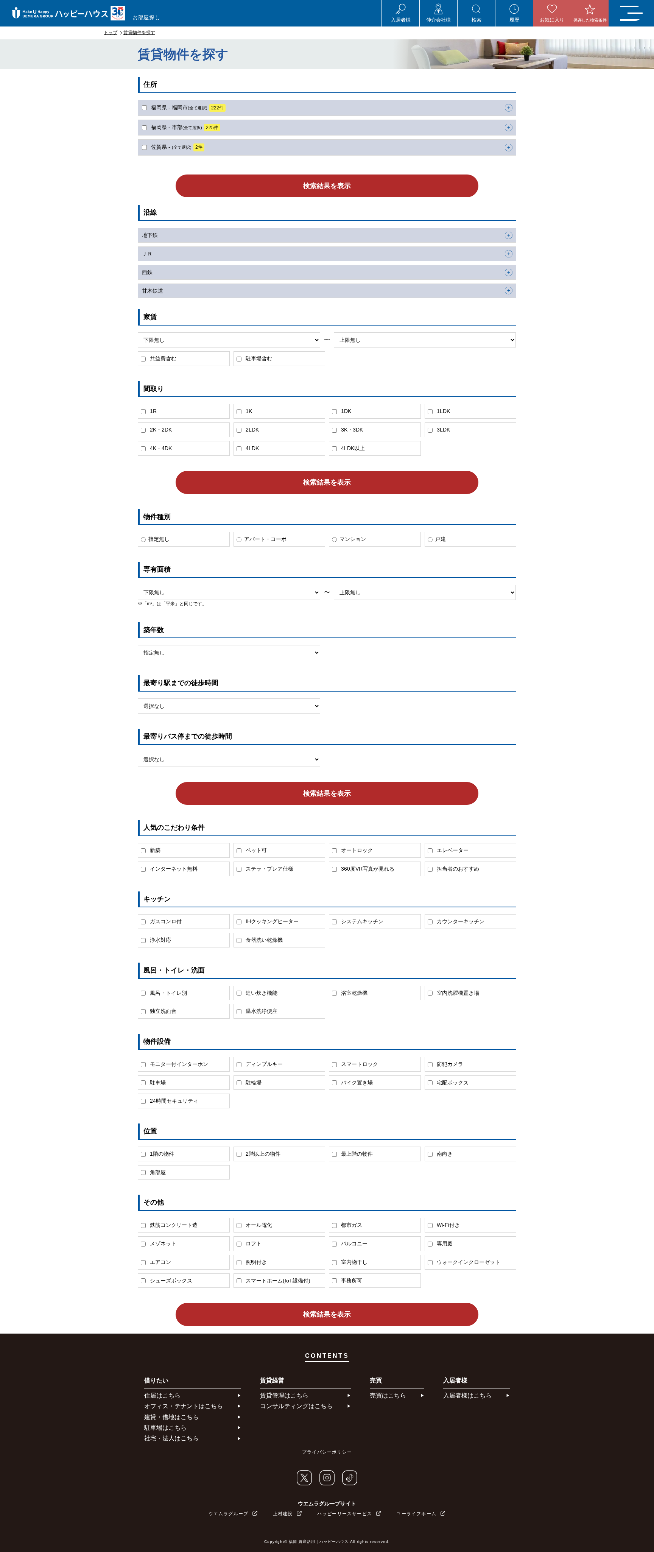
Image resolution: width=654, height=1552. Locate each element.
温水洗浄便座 (260, 1011)
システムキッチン (361, 921)
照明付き (255, 1262)
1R (152, 411)
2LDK (251, 430)
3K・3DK (351, 430)
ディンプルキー (263, 1064)
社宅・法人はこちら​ (171, 1438)
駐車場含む (258, 358)
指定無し (159, 539)
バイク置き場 (356, 1083)
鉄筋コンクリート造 (173, 1225)
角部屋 (157, 1172)
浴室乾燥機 (353, 993)
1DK (345, 411)
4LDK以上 (352, 448)
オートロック (356, 850)
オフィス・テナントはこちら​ (183, 1406)
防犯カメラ (449, 1064)
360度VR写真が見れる (366, 869)
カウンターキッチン (459, 921)
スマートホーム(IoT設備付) (277, 1281)
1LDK (442, 411)
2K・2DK (160, 430)
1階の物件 (161, 1154)
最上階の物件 (356, 1154)
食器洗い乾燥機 (263, 940)
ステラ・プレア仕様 (268, 869)
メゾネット (162, 1243)
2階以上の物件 (262, 1154)
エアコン (159, 1262)
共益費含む (162, 358)
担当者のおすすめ (457, 869)
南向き (444, 1154)
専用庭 (444, 1243)
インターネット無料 (173, 869)
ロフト (253, 1243)
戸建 (440, 539)
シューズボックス (170, 1281)
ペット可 (255, 850)
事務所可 (350, 1281)
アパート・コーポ (265, 539)
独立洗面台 (162, 1011)
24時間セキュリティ (173, 1101)
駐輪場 (253, 1083)
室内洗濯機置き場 (457, 993)
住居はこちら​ (162, 1395)
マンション (352, 539)
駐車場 (157, 1083)
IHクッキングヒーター (271, 921)
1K (248, 411)
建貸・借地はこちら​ (171, 1417)
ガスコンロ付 (165, 921)
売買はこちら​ (388, 1395)
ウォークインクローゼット (467, 1262)
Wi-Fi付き (447, 1225)
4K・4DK (160, 448)
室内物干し (353, 1262)
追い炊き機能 (260, 993)
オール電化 (258, 1225)
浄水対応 (159, 940)
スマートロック (358, 1064)
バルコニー (353, 1243)
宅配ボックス (452, 1083)
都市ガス (350, 1225)
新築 (154, 850)
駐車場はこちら (165, 1427)
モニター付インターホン (178, 1064)
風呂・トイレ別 (167, 993)
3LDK (442, 430)
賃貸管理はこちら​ (284, 1395)
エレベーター (452, 850)
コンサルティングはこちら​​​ (296, 1406)
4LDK (251, 448)
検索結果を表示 (327, 186)
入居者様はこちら (467, 1395)
